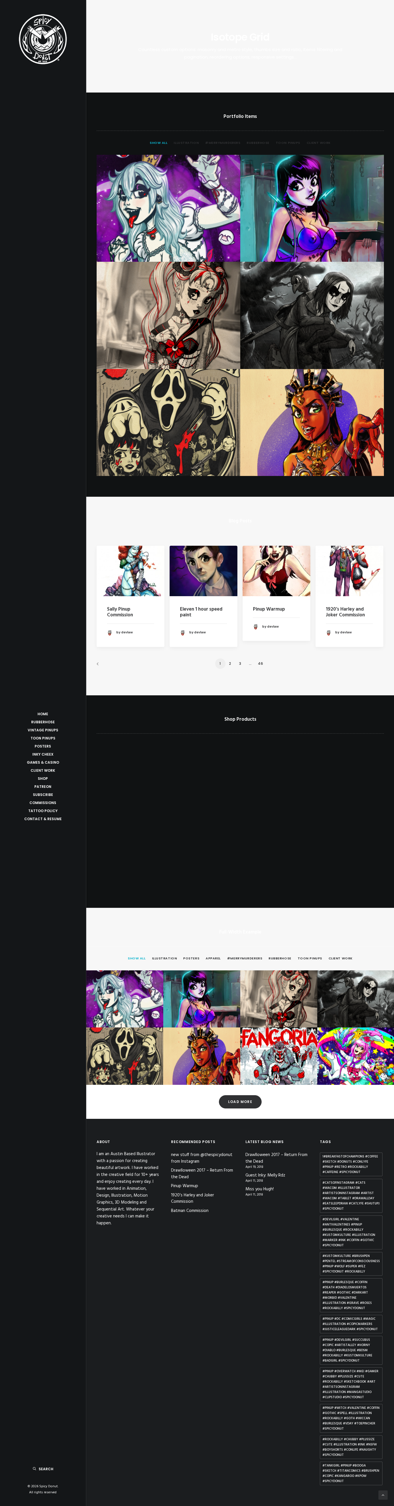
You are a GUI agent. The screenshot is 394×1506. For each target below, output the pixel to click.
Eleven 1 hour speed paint (201, 612)
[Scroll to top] (383, 1495)
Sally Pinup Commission (120, 612)
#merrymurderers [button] (222, 142)
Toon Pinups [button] (288, 142)
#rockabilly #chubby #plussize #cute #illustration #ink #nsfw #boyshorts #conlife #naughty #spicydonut (349, 1447)
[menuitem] (160, 148)
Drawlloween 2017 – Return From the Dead (202, 1174)
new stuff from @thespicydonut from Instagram (201, 1158)
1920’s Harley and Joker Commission (345, 612)
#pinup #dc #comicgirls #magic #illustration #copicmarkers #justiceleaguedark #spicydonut (350, 1324)
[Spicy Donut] (42, 39)
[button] (130, 571)
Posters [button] (191, 958)
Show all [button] (158, 142)
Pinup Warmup (269, 609)
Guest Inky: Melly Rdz (265, 1175)
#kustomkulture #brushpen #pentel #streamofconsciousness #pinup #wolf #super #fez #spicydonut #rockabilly (351, 1263)
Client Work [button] (319, 142)
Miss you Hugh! (259, 1189)
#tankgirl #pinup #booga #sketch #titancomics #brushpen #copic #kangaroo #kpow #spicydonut (350, 1473)
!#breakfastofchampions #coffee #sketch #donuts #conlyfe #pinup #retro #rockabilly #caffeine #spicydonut (350, 1164)
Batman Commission (190, 1210)
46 (260, 663)
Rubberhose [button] (258, 142)
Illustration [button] (186, 142)
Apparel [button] (213, 958)
